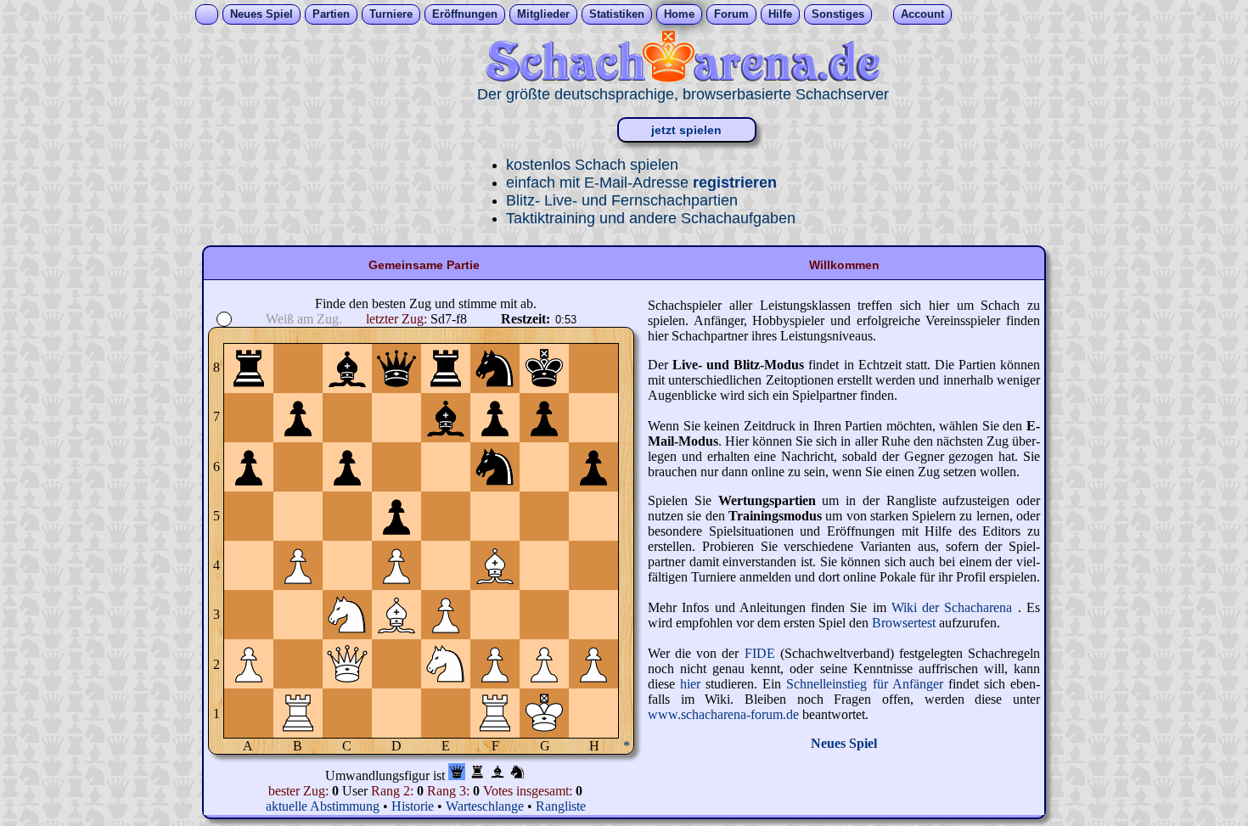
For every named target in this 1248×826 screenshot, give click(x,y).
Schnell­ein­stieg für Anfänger (866, 684)
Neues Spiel (261, 14)
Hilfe (780, 14)
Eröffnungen (465, 14)
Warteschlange (485, 806)
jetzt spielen (686, 130)
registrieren (735, 182)
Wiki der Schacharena (954, 607)
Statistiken (616, 14)
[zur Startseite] (682, 77)
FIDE (760, 653)
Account (922, 14)
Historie (412, 806)
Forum (731, 14)
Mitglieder (543, 14)
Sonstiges (838, 14)
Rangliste (561, 806)
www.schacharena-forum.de (725, 714)
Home (679, 14)
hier (693, 684)
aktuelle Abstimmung (324, 806)
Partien (331, 14)
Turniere (391, 14)
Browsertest (905, 622)
